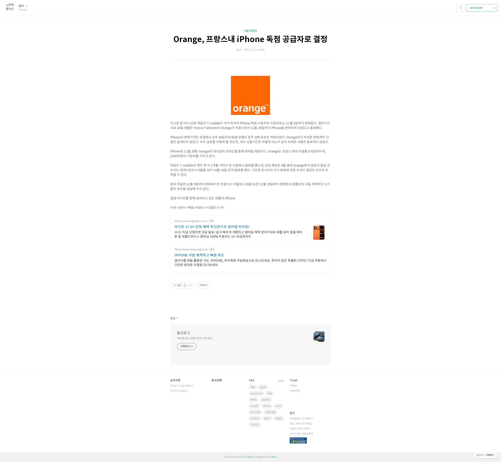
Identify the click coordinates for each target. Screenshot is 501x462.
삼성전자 (266, 399)
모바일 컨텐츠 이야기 (300, 429)
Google (254, 406)
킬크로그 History (178, 391)
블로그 (267, 418)
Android (255, 418)
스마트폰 (255, 425)
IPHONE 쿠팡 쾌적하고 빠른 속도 (199, 255)
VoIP (269, 393)
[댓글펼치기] (177, 318)
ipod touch (256, 393)
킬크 (21, 6)
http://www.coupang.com (191, 249)
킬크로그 (183, 333)
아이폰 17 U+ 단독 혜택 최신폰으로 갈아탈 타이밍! (212, 227)
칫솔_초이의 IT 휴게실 (300, 424)
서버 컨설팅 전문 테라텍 (301, 434)
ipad (278, 406)
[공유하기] (185, 285)
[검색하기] (461, 7)
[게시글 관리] (189, 285)
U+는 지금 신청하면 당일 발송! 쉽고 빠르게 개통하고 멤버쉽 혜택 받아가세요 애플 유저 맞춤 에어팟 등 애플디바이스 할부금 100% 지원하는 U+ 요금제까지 (238, 234)
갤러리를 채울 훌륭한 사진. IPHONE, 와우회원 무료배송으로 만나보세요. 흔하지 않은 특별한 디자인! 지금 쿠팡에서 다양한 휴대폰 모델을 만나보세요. (250, 263)
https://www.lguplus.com (190, 221)
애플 (253, 387)
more (281, 380)
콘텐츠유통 (270, 412)
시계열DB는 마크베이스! (301, 418)
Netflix (279, 418)
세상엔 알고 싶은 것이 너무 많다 (195, 338)
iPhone (266, 406)
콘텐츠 (254, 399)
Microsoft (255, 412)
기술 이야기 (250, 31)
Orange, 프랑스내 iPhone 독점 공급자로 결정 (250, 39)
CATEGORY (476, 8)
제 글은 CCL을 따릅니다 (182, 386)
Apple (263, 387)
